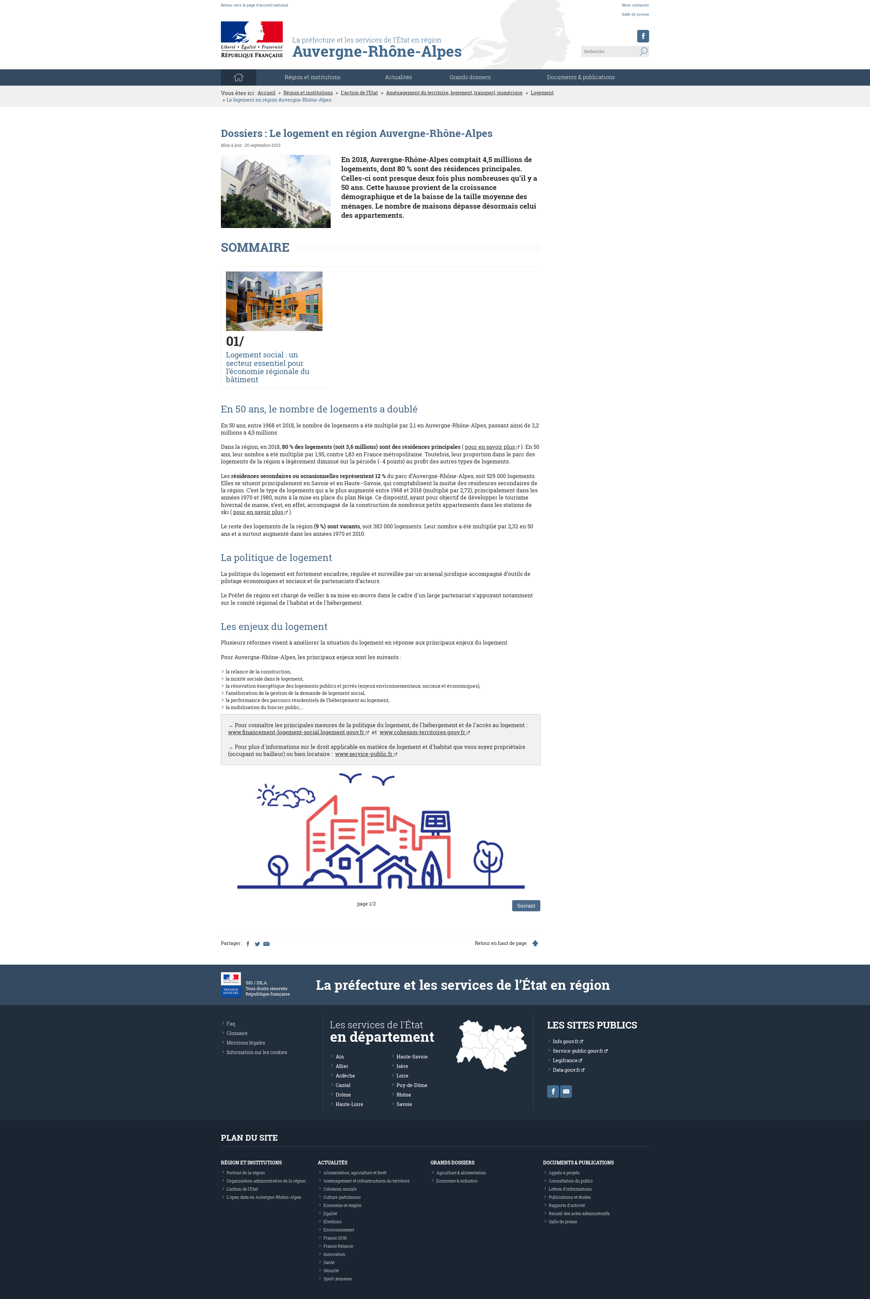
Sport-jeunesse (338, 1278)
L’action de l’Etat (359, 93)
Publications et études (570, 1197)
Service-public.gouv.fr (578, 1051)
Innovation (334, 1254)
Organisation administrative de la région (266, 1180)
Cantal (343, 1085)
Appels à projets (564, 1172)
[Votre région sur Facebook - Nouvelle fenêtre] (643, 36)
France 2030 (335, 1238)
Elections (333, 1221)
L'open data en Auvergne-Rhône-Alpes (264, 1197)
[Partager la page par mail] (266, 943)
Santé (329, 1262)
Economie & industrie (456, 1180)
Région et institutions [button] (313, 77)
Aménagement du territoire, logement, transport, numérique (454, 93)
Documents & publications (581, 77)
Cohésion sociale (340, 1189)
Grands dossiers (470, 77)
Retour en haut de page (501, 943)
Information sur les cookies (257, 1052)
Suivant (526, 905)
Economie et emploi (343, 1205)
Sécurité (331, 1270)
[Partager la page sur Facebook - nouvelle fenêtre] (248, 943)
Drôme (343, 1094)
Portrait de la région (246, 1172)
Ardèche (345, 1075)
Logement (542, 93)
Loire (402, 1075)
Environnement (339, 1229)
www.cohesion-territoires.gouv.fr (423, 732)
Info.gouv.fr (566, 1041)
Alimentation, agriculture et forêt (355, 1172)
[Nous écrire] (566, 1091)
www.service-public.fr (364, 753)
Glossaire (237, 1033)
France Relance (338, 1246)
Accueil (266, 93)
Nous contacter (635, 4)
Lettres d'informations (570, 1189)
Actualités (398, 77)
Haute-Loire (349, 1104)
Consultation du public (571, 1180)
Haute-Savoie (412, 1056)
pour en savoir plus (490, 446)
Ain (340, 1056)
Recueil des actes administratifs (579, 1213)
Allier (342, 1066)
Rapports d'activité (567, 1205)
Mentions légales (246, 1042)
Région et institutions (308, 93)
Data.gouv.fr (567, 1070)
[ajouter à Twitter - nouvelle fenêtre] (257, 943)
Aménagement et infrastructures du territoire (367, 1180)
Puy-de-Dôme (412, 1085)
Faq (231, 1023)
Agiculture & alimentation (461, 1172)
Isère (402, 1066)
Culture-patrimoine (342, 1197)
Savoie (404, 1104)
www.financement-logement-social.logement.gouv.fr (297, 732)
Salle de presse (635, 14)
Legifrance (566, 1060)
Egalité (330, 1213)
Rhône (404, 1094)
